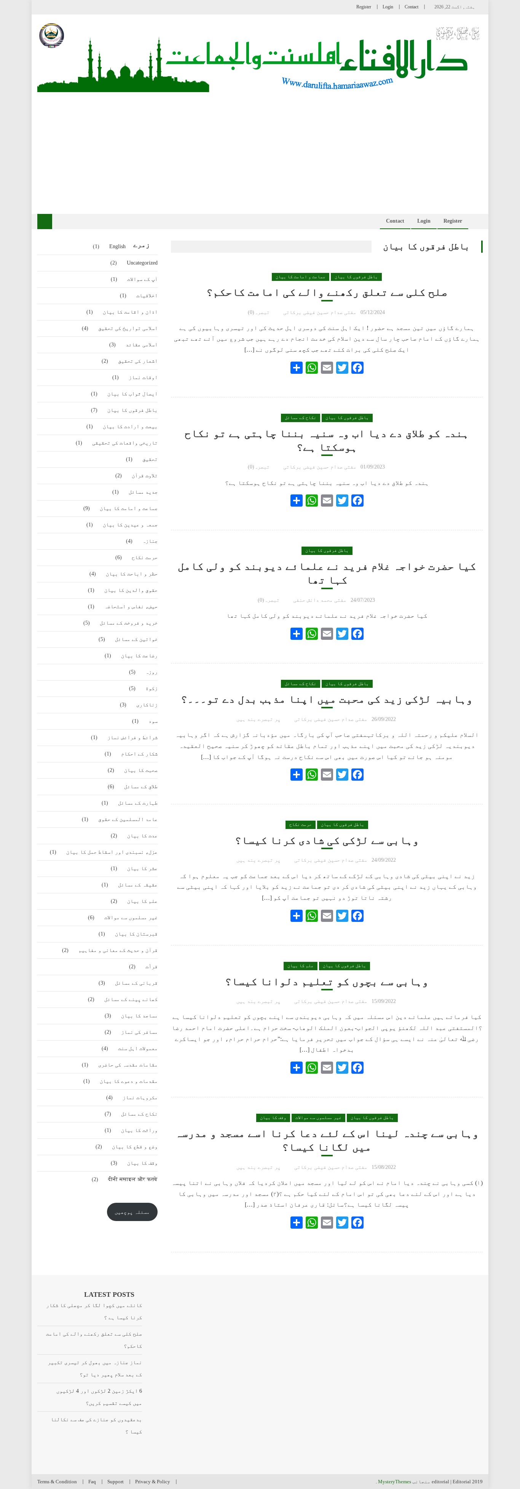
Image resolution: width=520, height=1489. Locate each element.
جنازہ (150, 541)
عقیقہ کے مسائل (138, 885)
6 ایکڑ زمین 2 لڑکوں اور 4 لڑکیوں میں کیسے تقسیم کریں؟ (99, 1397)
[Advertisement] (260, 149)
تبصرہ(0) (259, 312)
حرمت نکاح (300, 824)
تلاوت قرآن (145, 475)
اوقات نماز (143, 377)
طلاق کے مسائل (141, 786)
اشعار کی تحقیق (138, 361)
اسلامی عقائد (142, 345)
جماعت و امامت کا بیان (300, 276)
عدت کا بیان (142, 836)
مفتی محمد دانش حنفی (319, 600)
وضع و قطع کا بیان (135, 1146)
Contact (411, 7)
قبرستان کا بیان (136, 934)
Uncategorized (142, 263)
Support (115, 1481)
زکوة (151, 688)
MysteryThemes (394, 1481)
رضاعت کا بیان (139, 655)
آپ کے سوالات (142, 279)
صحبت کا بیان (141, 770)
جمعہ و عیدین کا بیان (130, 525)
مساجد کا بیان (139, 1016)
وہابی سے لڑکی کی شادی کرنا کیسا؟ (327, 840)
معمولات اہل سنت (138, 1048)
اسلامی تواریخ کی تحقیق (128, 328)
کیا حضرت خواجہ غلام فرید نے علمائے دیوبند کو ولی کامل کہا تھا (327, 573)
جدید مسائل (143, 492)
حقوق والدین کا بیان (131, 590)
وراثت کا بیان (139, 1130)
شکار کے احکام (139, 754)
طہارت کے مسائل (138, 803)
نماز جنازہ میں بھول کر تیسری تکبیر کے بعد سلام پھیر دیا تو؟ (95, 1368)
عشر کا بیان (142, 868)
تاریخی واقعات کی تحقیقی (125, 443)
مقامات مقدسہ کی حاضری (128, 1065)
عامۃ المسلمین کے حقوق (128, 819)
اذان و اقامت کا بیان (130, 312)
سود (153, 721)
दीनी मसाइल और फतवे (133, 1179)
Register (363, 7)
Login (388, 7)
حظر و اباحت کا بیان (132, 574)
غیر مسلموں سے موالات (318, 1117)
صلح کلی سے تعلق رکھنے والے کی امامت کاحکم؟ (327, 292)
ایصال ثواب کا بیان (132, 394)
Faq (92, 1481)
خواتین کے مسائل (136, 639)
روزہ (151, 672)
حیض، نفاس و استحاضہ (131, 606)
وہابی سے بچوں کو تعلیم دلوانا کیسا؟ (327, 981)
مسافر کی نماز (139, 1032)
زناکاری (147, 705)
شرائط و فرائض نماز (132, 737)
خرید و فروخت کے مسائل (129, 623)
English (117, 246)
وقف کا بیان (273, 1117)
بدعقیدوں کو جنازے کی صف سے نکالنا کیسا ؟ (96, 1426)
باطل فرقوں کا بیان (356, 276)
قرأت (151, 966)
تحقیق (150, 459)
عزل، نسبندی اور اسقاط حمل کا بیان (112, 852)
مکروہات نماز (140, 1097)
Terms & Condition (57, 1481)
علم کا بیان (300, 965)
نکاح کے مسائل (300, 417)
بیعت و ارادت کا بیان (130, 426)
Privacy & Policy (152, 1481)
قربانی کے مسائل (136, 983)
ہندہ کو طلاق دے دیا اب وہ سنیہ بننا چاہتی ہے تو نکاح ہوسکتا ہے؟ (327, 440)
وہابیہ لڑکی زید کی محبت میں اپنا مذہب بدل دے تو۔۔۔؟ (327, 699)
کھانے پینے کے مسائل (131, 999)
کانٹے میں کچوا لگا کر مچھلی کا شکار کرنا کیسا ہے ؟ (94, 1311)
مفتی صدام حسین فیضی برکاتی (319, 312)
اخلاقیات (147, 295)
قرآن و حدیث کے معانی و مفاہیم (118, 950)
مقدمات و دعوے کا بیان (129, 1081)
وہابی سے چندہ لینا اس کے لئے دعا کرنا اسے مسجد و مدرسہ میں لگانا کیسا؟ (327, 1140)
